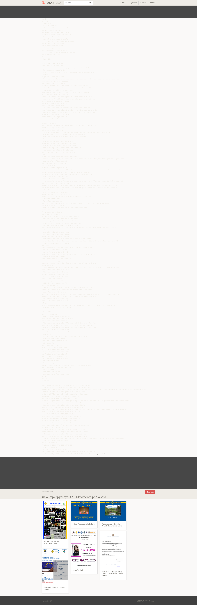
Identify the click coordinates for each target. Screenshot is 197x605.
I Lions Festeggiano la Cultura (83, 524)
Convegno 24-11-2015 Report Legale (54, 588)
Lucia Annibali (78, 570)
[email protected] (99, 454)
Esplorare (122, 3)
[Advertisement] (98, 11)
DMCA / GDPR (142, 601)
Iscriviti (143, 3)
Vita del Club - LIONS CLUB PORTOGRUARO (54, 542)
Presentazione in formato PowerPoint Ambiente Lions (112, 525)
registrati (133, 3)
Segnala (152, 601)
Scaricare (150, 492)
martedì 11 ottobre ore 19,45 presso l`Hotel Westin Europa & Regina (112, 574)
